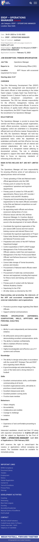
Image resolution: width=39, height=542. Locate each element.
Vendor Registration (7, 480)
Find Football (5, 513)
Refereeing (4, 500)
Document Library (6, 470)
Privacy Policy (5, 488)
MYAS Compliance (7, 468)
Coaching (4, 498)
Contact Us (4, 483)
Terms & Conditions (7, 485)
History (3, 478)
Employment (5, 475)
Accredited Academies (8, 508)
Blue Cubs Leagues (7, 503)
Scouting (4, 505)
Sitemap (3, 490)
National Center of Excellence (10, 510)
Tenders (3, 473)
